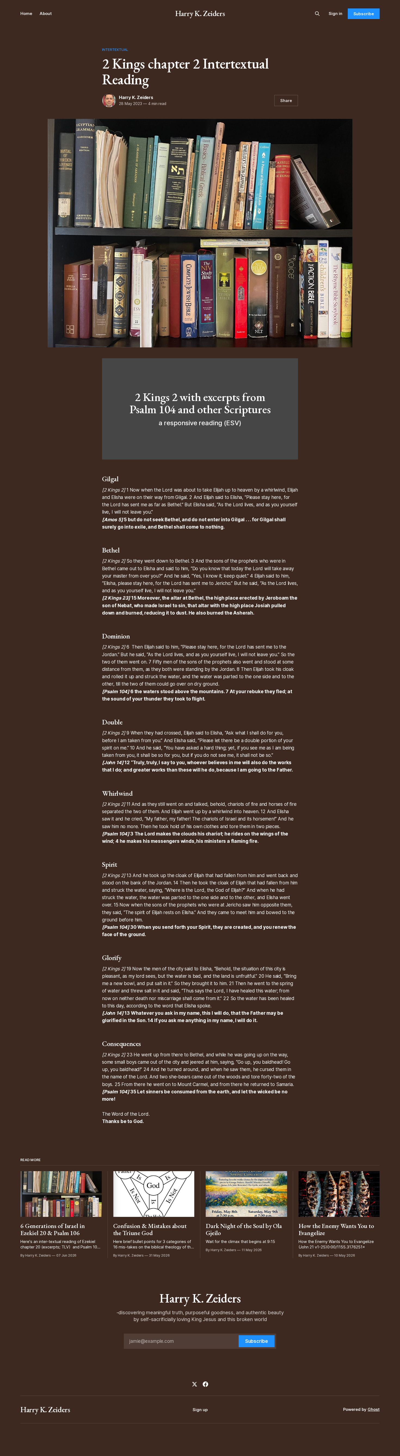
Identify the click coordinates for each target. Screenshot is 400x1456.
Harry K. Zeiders (200, 13)
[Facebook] (205, 1384)
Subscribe (363, 13)
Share (286, 100)
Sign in (335, 13)
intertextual (115, 49)
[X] (194, 1384)
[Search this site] (317, 13)
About (46, 13)
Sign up (200, 1409)
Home (26, 13)
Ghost (374, 1409)
